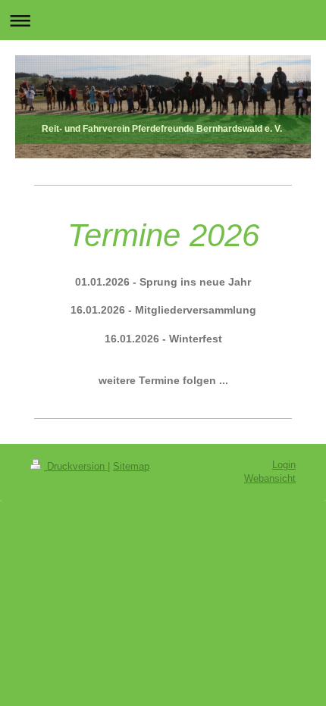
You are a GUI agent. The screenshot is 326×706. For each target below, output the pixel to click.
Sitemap (131, 466)
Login (284, 465)
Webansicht (270, 478)
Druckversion (76, 466)
